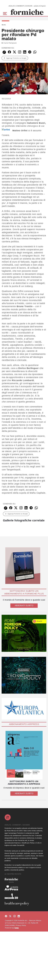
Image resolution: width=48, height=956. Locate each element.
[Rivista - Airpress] (24, 887)
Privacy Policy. (21, 925)
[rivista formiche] (24, 755)
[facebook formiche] (6, 916)
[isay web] (16, 928)
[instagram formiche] (14, 916)
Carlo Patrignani (10, 43)
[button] (5, 13)
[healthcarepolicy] (24, 903)
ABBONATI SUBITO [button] (24, 606)
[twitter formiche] (10, 916)
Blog (4, 24)
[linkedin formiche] (19, 916)
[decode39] (24, 896)
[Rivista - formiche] (24, 880)
